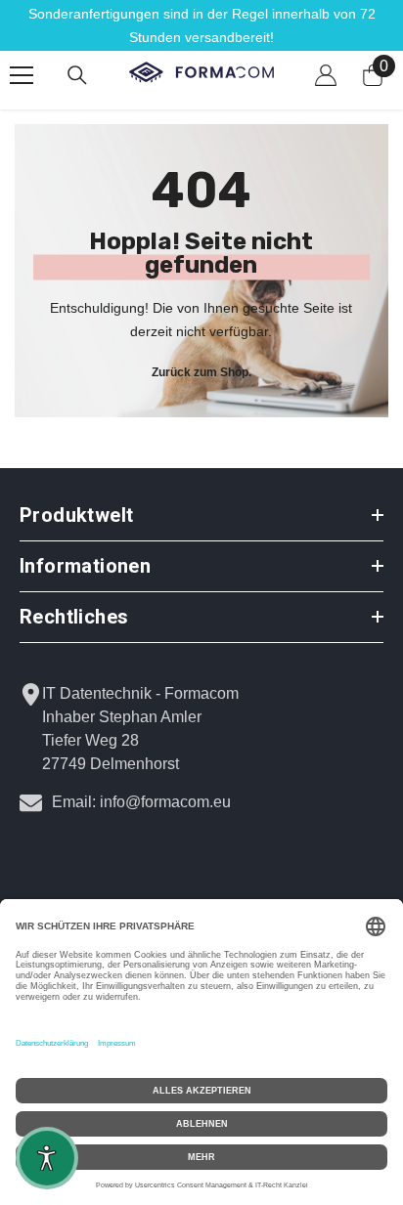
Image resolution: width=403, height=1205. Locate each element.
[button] (47, 1158)
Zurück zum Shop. (201, 371)
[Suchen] (77, 75)
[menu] (21, 75)
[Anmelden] (325, 75)
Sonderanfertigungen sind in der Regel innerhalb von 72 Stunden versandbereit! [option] (202, 25)
